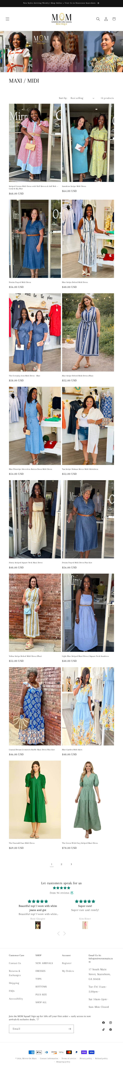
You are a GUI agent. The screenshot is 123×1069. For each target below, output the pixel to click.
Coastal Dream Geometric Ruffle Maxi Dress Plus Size (32, 750)
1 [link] (51, 864)
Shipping (14, 983)
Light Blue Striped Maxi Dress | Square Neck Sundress (85, 656)
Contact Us (15, 963)
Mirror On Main (29, 1058)
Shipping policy (63, 1062)
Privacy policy (86, 1058)
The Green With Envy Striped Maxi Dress (80, 843)
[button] (8, 19)
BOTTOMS (41, 986)
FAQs (12, 990)
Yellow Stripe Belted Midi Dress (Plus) (25, 656)
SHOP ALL (41, 1002)
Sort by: (63, 98)
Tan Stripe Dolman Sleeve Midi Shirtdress (80, 469)
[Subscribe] (70, 1029)
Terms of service (69, 1058)
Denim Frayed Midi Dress (20, 282)
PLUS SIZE (41, 994)
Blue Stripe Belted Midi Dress (75, 282)
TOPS (38, 978)
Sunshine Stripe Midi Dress (74, 186)
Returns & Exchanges (15, 973)
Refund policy (101, 1058)
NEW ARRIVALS (44, 963)
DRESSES (40, 971)
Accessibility (16, 998)
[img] (61, 887)
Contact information (49, 1058)
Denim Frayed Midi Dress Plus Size (77, 563)
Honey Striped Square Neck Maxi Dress (26, 563)
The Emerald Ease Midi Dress (21, 843)
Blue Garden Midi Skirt (72, 750)
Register (67, 963)
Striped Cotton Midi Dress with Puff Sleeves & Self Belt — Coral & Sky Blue (33, 187)
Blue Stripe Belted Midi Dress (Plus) (77, 376)
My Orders (68, 971)
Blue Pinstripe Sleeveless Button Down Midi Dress (30, 469)
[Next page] (71, 864)
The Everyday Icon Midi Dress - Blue (24, 376)
